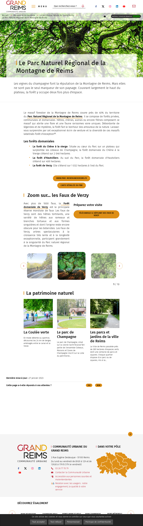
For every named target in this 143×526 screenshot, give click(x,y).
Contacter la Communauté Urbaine (72, 472)
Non (98, 385)
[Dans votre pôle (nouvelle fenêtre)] (116, 465)
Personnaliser (73, 522)
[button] (105, 17)
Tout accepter (38, 522)
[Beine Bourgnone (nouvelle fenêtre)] (28, 514)
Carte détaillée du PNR (72, 185)
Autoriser (136, 16)
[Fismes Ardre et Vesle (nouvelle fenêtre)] (71, 514)
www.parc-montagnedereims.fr (71, 178)
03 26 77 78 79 (61, 468)
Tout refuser (55, 522)
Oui (89, 385)
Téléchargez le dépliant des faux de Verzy (96, 214)
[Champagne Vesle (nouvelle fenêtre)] (50, 514)
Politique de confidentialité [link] (98, 522)
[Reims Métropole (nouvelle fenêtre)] (115, 514)
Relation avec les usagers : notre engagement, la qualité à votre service (71, 486)
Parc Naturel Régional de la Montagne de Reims (55, 116)
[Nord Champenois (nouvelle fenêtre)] (93, 514)
